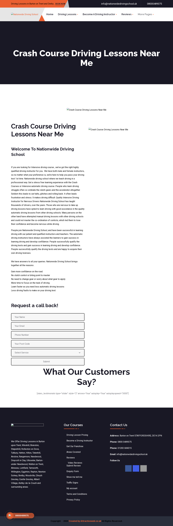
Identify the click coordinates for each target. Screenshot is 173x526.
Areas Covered (73, 452)
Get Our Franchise (74, 446)
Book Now (60, 4)
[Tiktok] (143, 468)
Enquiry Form (72, 471)
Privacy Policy (73, 499)
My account (71, 488)
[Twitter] (136, 468)
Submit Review (73, 465)
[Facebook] (128, 468)
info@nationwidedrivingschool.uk (119, 3)
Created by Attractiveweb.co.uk (85, 521)
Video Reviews (75, 463)
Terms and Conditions (76, 494)
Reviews (127, 14)
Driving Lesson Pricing (77, 435)
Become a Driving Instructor (99, 14)
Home (49, 14)
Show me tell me (74, 477)
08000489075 (154, 3)
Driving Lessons (67, 14)
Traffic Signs (72, 482)
